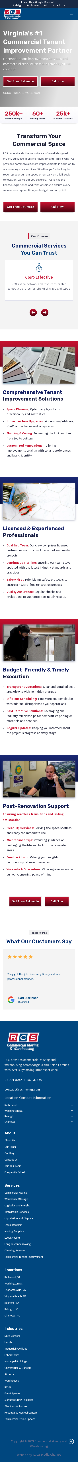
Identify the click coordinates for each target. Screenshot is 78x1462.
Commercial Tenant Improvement (24, 1257)
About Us (10, 1140)
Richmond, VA (12, 1277)
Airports (9, 1374)
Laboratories (12, 1355)
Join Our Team (13, 1166)
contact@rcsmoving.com (22, 1089)
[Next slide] (44, 312)
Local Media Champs (47, 1455)
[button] (71, 14)
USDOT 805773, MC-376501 (24, 1080)
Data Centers (12, 1336)
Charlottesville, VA (15, 1290)
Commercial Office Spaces (20, 1419)
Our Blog (10, 1153)
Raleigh (17, 5)
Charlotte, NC (12, 1315)
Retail (8, 1387)
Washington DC (13, 1283)
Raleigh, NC (11, 1309)
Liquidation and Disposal (19, 1218)
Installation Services (17, 1212)
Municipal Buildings (16, 1361)
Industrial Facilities (16, 1348)
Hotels (8, 1342)
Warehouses (12, 1380)
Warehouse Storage (16, 1199)
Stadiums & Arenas (16, 1406)
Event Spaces (12, 1393)
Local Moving (12, 1237)
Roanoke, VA (12, 1302)
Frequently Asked (15, 1172)
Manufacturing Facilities (19, 1399)
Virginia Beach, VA (15, 1296)
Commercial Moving (16, 1192)
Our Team (10, 1146)
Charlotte (59, 5)
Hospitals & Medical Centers (21, 1412)
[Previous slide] (33, 312)
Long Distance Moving (18, 1244)
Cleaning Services (15, 1250)
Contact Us (11, 1159)
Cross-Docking (13, 1225)
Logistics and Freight (17, 1205)
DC (46, 5)
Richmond (33, 5)
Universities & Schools (18, 1367)
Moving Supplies (14, 1231)
